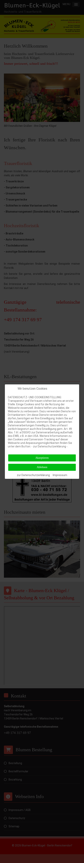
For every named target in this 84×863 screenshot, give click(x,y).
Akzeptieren (42, 457)
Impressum (60, 475)
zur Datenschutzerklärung (33, 475)
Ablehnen (42, 467)
